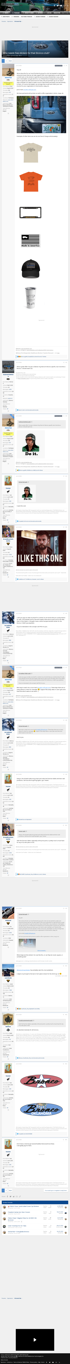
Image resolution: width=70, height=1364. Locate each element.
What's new (29, 13)
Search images (53, 17)
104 (9, 90)
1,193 (10, 501)
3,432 (10, 932)
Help (39, 1362)
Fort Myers (11, 98)
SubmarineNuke (8, 375)
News (7, 13)
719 (10, 1039)
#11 (66, 908)
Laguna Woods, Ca (8, 646)
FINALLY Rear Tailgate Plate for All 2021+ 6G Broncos (22, 1219)
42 (8, 552)
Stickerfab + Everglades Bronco (18, 1232)
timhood (8, 920)
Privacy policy (33, 1362)
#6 (66, 613)
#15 (66, 1139)
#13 (66, 1014)
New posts (6, 17)
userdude (8, 978)
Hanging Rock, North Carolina (8, 560)
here (58, 353)
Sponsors (3, 1362)
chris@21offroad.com (29, 89)
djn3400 (61, 1213)
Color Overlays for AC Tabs (17, 1226)
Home (42, 1362)
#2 (66, 362)
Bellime (8, 1027)
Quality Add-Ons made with (8, 1356)
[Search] (67, 13)
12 (20, 55)
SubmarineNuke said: (25, 422)
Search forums (40, 17)
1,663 (10, 389)
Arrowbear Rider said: (25, 673)
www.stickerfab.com (8, 100)
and (28, 410)
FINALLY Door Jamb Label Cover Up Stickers (24, 1206)
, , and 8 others (31, 470)
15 (8, 499)
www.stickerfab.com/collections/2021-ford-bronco (40, 350)
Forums (17, 13)
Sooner (8, 488)
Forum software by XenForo (15, 1355)
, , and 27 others (33, 356)
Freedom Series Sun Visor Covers (19, 1212)
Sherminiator (11, 1227)
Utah (9, 938)
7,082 (10, 990)
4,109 (10, 554)
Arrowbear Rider (8, 626)
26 (8, 387)
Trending (16, 17)
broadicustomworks (8, 540)
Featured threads (26, 17)
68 (9, 1037)
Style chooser (4, 1360)
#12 (66, 966)
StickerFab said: (23, 482)
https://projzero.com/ (23, 378)
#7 (66, 667)
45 (9, 988)
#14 (66, 1064)
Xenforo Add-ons (9, 1357)
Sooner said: (22, 831)
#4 (66, 476)
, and (30, 521)
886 (10, 640)
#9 (66, 774)
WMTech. (31, 1356)
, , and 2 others (31, 579)
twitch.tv (10, 398)
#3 (66, 416)
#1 (66, 65)
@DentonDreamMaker (23, 970)
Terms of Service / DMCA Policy (21, 1362)
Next (10, 61)
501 (10, 92)
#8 (66, 720)
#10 (66, 825)
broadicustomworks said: (26, 1020)
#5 (66, 527)
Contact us (10, 1362)
